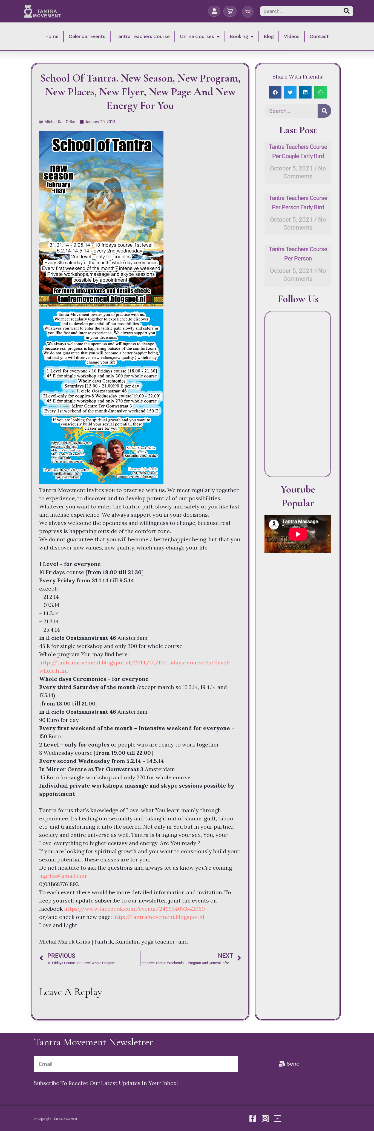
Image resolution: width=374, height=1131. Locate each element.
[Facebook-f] (252, 1118)
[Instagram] (265, 1118)
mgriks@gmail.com (63, 875)
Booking (239, 36)
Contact (319, 36)
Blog (269, 36)
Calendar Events (87, 36)
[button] (275, 92)
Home (52, 36)
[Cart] (230, 11)
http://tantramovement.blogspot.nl (158, 916)
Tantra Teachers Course (143, 36)
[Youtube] (277, 1118)
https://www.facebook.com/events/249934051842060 (134, 908)
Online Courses (197, 36)
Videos (292, 36)
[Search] (346, 11)
